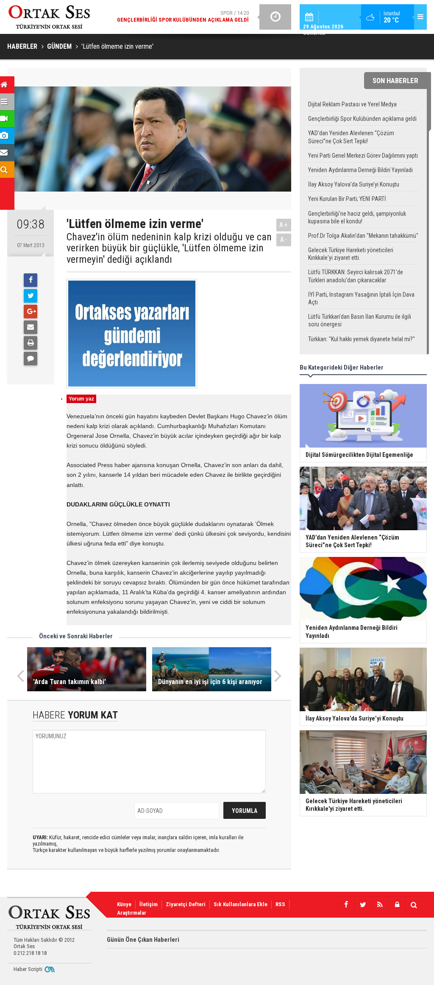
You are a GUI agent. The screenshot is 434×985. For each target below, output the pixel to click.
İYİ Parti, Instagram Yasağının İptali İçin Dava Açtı (361, 298)
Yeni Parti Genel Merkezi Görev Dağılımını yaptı (363, 155)
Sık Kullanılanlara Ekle (240, 904)
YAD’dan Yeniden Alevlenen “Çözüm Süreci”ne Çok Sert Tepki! (351, 137)
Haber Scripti (28, 969)
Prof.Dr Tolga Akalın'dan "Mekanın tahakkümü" (363, 235)
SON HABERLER (395, 80)
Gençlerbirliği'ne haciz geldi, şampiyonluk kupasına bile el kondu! (357, 217)
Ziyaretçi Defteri (186, 904)
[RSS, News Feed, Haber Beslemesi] (379, 905)
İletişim (148, 904)
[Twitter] (30, 296)
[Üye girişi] (396, 905)
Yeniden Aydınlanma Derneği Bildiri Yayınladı (360, 170)
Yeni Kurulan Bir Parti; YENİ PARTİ (347, 198)
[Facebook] (30, 280)
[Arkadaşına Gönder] (30, 327)
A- (284, 240)
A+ (283, 225)
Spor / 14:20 (183, 16)
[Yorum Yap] (30, 358)
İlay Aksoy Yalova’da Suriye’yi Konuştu (353, 184)
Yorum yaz (81, 399)
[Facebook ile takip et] (345, 905)
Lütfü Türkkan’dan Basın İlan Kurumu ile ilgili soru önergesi (359, 320)
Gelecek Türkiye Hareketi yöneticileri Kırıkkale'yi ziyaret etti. (350, 254)
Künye (124, 904)
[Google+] (30, 311)
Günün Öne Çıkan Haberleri (143, 939)
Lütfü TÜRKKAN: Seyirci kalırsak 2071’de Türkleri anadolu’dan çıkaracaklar (355, 276)
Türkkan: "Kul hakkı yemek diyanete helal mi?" (361, 339)
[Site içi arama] (413, 905)
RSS (280, 904)
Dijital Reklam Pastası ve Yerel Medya (352, 104)
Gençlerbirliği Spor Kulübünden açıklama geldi (362, 118)
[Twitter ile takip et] (362, 905)
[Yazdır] (30, 343)
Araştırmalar (131, 913)
